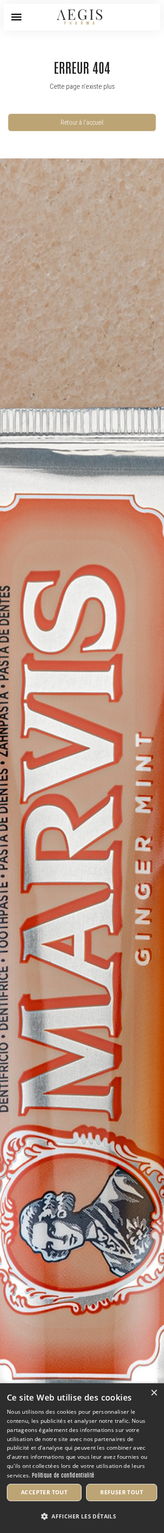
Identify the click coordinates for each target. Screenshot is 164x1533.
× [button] (153, 1393)
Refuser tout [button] (121, 1492)
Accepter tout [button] (44, 1492)
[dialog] (82, 1458)
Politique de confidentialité (63, 1474)
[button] (16, 17)
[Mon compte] (137, 17)
